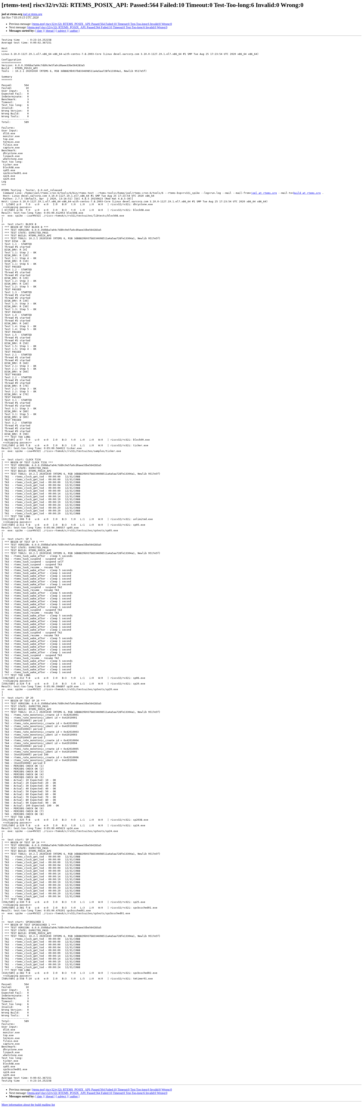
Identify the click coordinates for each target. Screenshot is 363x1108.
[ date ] (39, 30)
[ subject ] (62, 30)
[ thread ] (49, 30)
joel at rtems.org (32, 14)
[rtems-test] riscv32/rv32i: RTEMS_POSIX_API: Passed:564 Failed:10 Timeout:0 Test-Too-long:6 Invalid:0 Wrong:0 (102, 24)
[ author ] (73, 30)
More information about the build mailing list (28, 1104)
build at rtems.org (307, 193)
